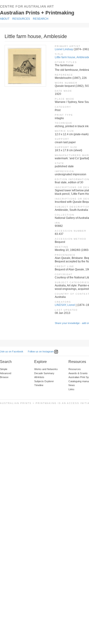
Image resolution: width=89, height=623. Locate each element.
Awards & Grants (78, 373)
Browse (4, 377)
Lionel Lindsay (64, 49)
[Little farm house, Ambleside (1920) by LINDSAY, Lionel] (25, 66)
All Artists (39, 377)
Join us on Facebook (11, 351)
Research (40, 18)
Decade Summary (44, 373)
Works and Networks (46, 369)
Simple (3, 369)
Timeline (38, 385)
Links (71, 389)
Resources (21, 18)
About (4, 18)
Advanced (5, 373)
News (71, 385)
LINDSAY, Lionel (65, 305)
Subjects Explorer (44, 381)
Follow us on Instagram (41, 351)
